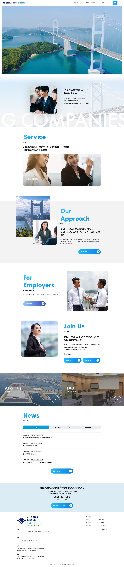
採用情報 (93, 2)
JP (119, 2)
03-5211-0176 (22, 534)
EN (121, 2)
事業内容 (76, 2)
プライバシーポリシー (102, 525)
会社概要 (87, 2)
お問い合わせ (100, 522)
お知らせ (108, 2)
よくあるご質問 (101, 2)
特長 (82, 2)
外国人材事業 (32, 179)
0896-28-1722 (62, 497)
